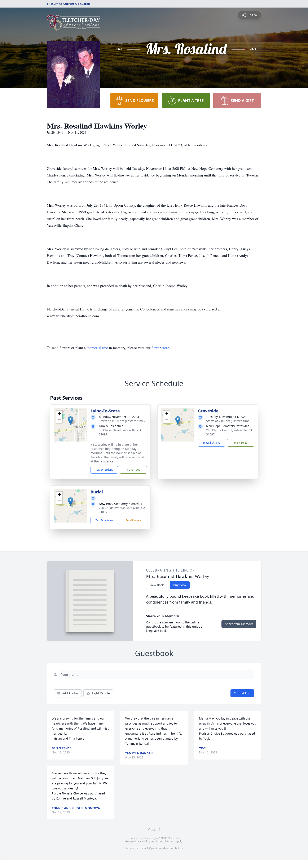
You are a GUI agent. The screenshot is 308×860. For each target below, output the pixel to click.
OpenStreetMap (158, 848)
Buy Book (179, 585)
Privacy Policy (142, 841)
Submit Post (242, 693)
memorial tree (97, 347)
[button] (70, 420)
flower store (160, 347)
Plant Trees (133, 469)
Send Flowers (133, 520)
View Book (157, 585)
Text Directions (104, 469)
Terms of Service (165, 841)
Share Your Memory (239, 624)
